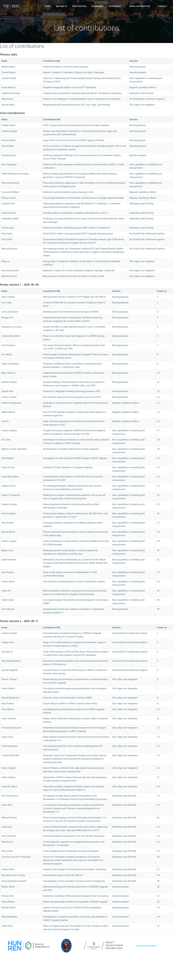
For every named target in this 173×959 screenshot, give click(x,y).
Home (48, 6)
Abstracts (61, 6)
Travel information (139, 6)
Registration (79, 6)
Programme (115, 6)
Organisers (97, 6)
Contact (162, 6)
